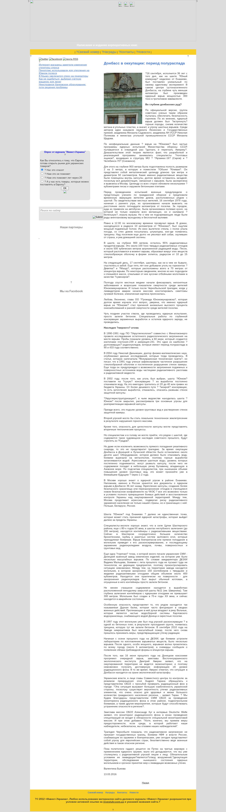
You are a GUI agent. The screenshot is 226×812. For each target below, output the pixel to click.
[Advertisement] (65, 119)
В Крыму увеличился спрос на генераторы (63, 76)
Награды (110, 792)
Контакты (122, 792)
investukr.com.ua (113, 801)
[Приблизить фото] (123, 123)
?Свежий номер (87, 52)
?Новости (143, 52)
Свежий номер (95, 792)
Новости (134, 792)
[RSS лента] (70, 59)
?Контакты (126, 52)
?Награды (109, 52)
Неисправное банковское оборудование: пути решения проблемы (62, 86)
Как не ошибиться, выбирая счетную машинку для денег (60, 80)
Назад (145, 782)
